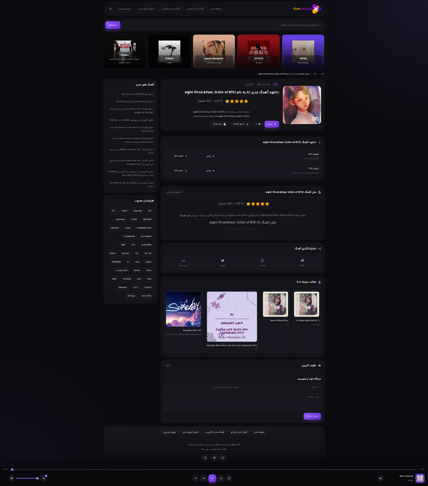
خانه (322, 74)
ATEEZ (134, 219)
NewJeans (123, 287)
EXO (139, 279)
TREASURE (116, 262)
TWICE (124, 211)
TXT (113, 211)
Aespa (127, 228)
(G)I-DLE (147, 287)
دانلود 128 (178, 170)
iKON (114, 279)
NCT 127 (148, 253)
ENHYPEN (147, 219)
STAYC (148, 270)
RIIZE (149, 279)
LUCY (135, 287)
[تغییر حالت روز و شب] (110, 8)
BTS (315, 74)
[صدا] (11, 478)
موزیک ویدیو (125, 9)
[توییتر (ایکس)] (205, 457)
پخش (269, 124)
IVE (136, 253)
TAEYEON (127, 279)
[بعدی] (221, 478)
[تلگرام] (214, 457)
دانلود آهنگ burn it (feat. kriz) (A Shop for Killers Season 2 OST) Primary (133, 140)
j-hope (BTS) (122, 270)
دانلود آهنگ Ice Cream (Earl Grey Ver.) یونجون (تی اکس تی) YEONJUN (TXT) (131, 162)
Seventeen (120, 219)
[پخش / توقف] (212, 478)
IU (128, 262)
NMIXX (137, 270)
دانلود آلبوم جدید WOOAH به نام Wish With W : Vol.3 (132, 184)
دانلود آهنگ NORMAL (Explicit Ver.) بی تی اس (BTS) (132, 151)
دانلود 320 (179, 156)
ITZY (133, 245)
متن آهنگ (217, 124)
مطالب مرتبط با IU (306, 282)
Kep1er (148, 262)
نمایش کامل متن (174, 192)
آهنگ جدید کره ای (195, 9)
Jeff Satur (131, 296)
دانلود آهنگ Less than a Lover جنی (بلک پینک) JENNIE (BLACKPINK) (132, 110)
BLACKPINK (146, 245)
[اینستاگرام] (222, 457)
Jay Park (125, 253)
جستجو (113, 25)
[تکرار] (229, 478)
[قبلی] (203, 478)
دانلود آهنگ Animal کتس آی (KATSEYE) (135, 101)
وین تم (204, 449)
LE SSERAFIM (129, 236)
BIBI (123, 245)
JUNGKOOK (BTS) (144, 228)
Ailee (137, 262)
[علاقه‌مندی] (380, 478)
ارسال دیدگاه (312, 416)
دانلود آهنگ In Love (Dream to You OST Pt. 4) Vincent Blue (132, 129)
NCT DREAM (146, 236)
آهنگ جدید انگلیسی (171, 9)
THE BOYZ (114, 228)
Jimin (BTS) (146, 296)
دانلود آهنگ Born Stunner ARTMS (138, 94)
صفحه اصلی (215, 9)
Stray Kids (137, 211)
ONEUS (113, 253)
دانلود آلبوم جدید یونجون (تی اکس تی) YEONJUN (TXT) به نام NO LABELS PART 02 (131, 173)
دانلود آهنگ (239, 124)
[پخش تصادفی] (195, 478)
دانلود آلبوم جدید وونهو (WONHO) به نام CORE (132, 120)
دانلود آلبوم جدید (146, 9)
